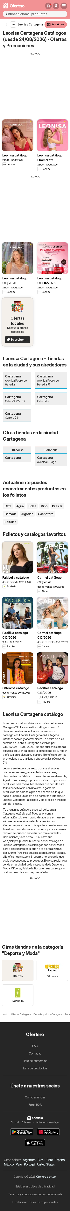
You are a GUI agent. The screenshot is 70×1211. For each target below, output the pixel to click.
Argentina (29, 1160)
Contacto (35, 1053)
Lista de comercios (35, 1061)
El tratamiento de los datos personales (35, 1202)
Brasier (57, 506)
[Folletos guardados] (48, 6)
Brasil (41, 1160)
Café (7, 506)
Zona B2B (35, 1105)
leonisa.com (49, 821)
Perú (19, 1164)
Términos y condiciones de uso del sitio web (35, 1194)
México (9, 1164)
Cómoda (10, 514)
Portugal (29, 1164)
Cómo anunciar (35, 1097)
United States (46, 1164)
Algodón (27, 514)
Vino (44, 506)
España (60, 1160)
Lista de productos (35, 1068)
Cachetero (45, 514)
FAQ (35, 1046)
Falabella (28, 868)
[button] (56, 6)
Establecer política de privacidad (35, 1186)
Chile (49, 1160)
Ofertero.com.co (46, 1176)
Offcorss (16, 868)
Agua (20, 506)
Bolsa (32, 506)
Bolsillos (10, 522)
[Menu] (63, 6)
